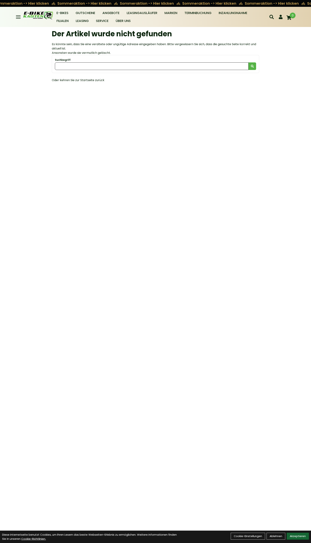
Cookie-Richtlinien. (33, 539)
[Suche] (271, 17)
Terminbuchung (197, 13)
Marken (170, 13)
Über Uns (123, 21)
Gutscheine (85, 13)
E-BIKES (62, 13)
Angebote (111, 13)
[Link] (18, 17)
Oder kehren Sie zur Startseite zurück (78, 80)
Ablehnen (276, 536)
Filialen (63, 21)
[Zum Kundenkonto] (280, 17)
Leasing (82, 21)
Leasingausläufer (142, 13)
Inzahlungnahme (233, 13)
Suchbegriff (63, 60)
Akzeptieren (298, 536)
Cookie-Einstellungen (248, 536)
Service (102, 21)
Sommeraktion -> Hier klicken (84, 3)
